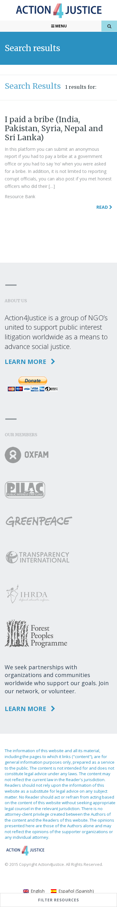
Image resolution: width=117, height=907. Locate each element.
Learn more (26, 361)
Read (102, 207)
